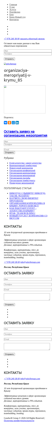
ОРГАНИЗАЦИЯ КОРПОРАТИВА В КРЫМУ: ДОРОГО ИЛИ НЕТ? (27, 204)
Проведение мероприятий (21, 183)
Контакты (14, 19)
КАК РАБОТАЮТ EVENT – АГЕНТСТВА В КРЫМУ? (22, 209)
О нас (12, 7)
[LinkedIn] (17, 122)
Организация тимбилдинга (22, 180)
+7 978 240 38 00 (12, 38)
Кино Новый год (17, 17)
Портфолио (14, 12)
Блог (11, 14)
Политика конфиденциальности (19, 420)
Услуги (12, 9)
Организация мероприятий (22, 175)
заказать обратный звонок (32, 38)
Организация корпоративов (22, 173)
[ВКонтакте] (5, 122)
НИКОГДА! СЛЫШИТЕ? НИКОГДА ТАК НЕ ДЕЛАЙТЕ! (27, 194)
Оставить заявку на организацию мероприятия (25, 133)
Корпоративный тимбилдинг (23, 165)
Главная (13, 4)
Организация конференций (22, 170)
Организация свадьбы (19, 178)
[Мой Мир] (13, 122)
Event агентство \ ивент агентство (25, 163)
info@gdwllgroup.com (30, 262)
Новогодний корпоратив (21, 168)
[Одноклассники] (9, 122)
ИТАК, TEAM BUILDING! (22, 213)
